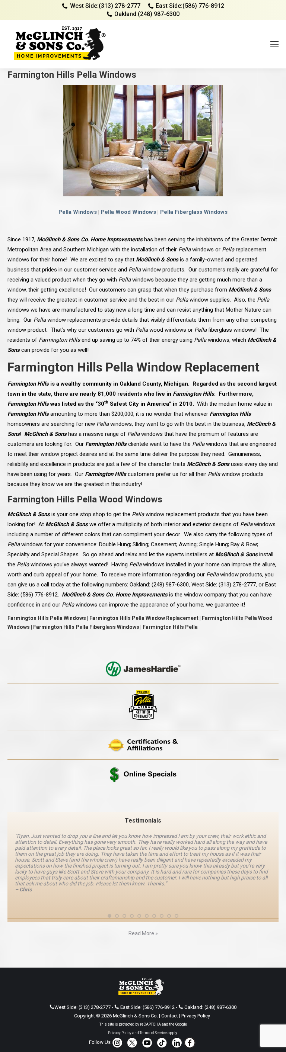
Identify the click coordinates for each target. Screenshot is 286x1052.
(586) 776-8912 (203, 5)
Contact (169, 998)
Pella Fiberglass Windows (194, 212)
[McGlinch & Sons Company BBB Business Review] (143, 800)
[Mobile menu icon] (274, 44)
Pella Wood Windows (128, 212)
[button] (109, 898)
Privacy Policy (195, 998)
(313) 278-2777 (119, 5)
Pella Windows (77, 212)
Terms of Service (153, 1015)
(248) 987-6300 (158, 13)
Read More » (143, 916)
